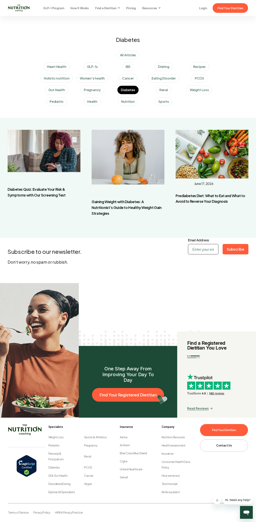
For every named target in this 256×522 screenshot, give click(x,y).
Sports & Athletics (95, 437)
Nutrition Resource (173, 437)
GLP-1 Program (53, 8)
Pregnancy (90, 445)
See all (124, 477)
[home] (19, 8)
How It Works (79, 8)
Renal (87, 456)
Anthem (125, 445)
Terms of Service (18, 512)
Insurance (168, 453)
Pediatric (54, 445)
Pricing (131, 8)
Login (203, 8)
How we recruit (171, 475)
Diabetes (15, 177)
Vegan (88, 484)
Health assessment (174, 445)
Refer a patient (171, 492)
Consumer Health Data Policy (176, 464)
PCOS (88, 467)
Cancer (88, 475)
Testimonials (170, 484)
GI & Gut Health (58, 475)
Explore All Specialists (61, 492)
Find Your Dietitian (230, 8)
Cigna (123, 461)
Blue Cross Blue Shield (133, 453)
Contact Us (224, 445)
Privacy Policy (41, 512)
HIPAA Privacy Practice (69, 512)
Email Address (198, 240)
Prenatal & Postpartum (56, 456)
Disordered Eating (59, 484)
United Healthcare (131, 469)
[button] (107, 8)
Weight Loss (56, 437)
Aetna (123, 437)
